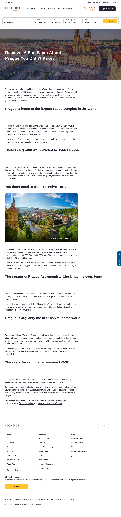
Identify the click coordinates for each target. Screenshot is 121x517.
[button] (119, 258)
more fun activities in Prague (55, 403)
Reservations (12, 447)
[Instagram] (93, 426)
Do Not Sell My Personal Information (67, 499)
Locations (106, 2)
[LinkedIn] (100, 426)
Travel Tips (11, 464)
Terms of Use (8, 499)
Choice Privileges (14, 455)
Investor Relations (46, 464)
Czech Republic (66, 249)
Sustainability (44, 468)
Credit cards (71, 8)
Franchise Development (48, 447)
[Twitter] (106, 426)
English (10, 2)
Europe (60, 95)
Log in (18, 470)
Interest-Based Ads (45, 499)
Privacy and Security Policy (25, 499)
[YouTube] (113, 426)
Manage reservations (92, 2)
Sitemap (74, 447)
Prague (14, 95)
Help (114, 2)
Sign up (10, 470)
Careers (42, 443)
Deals (45, 8)
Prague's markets (29, 403)
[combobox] (33, 8)
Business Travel (13, 460)
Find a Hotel (12, 438)
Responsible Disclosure (80, 451)
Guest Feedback (78, 443)
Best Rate (11, 451)
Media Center (44, 451)
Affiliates (42, 455)
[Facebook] (87, 426)
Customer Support (79, 438)
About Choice (44, 438)
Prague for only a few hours (63, 134)
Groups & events (56, 8)
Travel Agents (44, 460)
